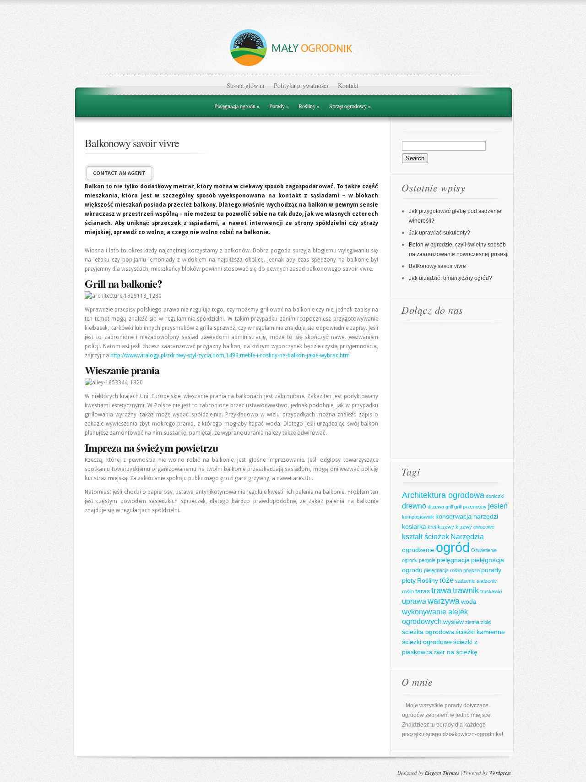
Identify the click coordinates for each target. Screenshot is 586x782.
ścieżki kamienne (480, 631)
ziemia (472, 622)
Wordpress (500, 773)
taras (422, 591)
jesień (498, 506)
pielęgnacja (453, 559)
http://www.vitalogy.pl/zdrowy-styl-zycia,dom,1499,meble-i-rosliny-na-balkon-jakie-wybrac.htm (230, 355)
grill (449, 506)
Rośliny (309, 105)
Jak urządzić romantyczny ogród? (450, 278)
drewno (414, 506)
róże (447, 580)
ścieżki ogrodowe (427, 641)
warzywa (444, 601)
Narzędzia (467, 536)
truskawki (491, 591)
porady (491, 570)
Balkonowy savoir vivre (437, 266)
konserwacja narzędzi (466, 516)
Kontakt (348, 85)
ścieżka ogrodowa (428, 631)
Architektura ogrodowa (443, 495)
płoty (409, 580)
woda (469, 601)
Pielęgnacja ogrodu (237, 105)
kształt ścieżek (425, 536)
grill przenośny (470, 506)
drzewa (436, 506)
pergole (427, 560)
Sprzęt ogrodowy (350, 105)
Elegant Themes (442, 773)
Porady (279, 105)
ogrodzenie (418, 549)
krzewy (446, 527)
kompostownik (418, 517)
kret (432, 527)
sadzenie (465, 581)
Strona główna (245, 85)
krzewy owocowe (475, 527)
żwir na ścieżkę (455, 652)
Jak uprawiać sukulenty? (439, 233)
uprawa (414, 601)
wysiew (453, 621)
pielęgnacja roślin (443, 570)
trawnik (466, 590)
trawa (441, 590)
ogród (453, 547)
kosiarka (414, 526)
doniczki (495, 496)
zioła (486, 622)
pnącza (471, 570)
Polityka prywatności (301, 85)
